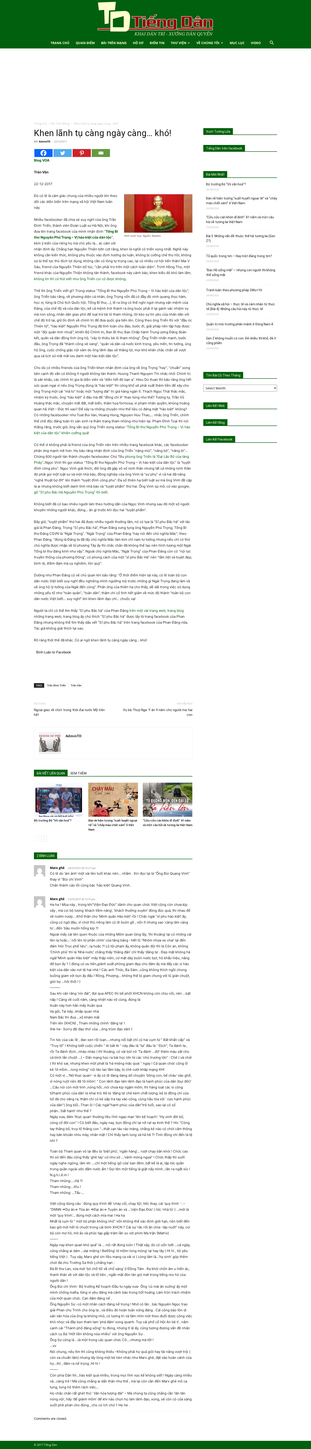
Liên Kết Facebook (219, 439)
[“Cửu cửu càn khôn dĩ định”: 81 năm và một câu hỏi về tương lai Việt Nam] (167, 800)
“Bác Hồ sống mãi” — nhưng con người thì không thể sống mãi (240, 272)
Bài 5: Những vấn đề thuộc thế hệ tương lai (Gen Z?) (240, 238)
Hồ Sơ (138, 43)
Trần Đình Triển (56, 685)
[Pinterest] (82, 153)
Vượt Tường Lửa (218, 131)
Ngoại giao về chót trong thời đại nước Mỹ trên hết (69, 712)
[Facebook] (43, 153)
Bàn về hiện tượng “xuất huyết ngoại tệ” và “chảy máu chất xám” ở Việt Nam (112, 825)
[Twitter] (63, 153)
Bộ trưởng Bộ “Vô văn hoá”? (52, 820)
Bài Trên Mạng (114, 43)
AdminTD (44, 141)
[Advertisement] (155, 87)
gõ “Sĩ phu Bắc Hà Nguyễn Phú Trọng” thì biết (70, 492)
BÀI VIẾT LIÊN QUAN (51, 773)
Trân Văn (76, 685)
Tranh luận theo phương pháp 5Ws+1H (234, 290)
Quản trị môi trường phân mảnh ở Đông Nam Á (239, 324)
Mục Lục (237, 43)
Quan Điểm (85, 43)
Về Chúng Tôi (207, 43)
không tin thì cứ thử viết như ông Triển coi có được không (79, 279)
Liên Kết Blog (215, 422)
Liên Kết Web (215, 406)
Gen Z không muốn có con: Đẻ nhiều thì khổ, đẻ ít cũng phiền (241, 340)
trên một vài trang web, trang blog (156, 610)
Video (256, 43)
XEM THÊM (78, 773)
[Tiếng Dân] (155, 18)
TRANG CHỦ (60, 43)
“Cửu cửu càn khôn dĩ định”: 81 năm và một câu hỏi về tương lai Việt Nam (240, 219)
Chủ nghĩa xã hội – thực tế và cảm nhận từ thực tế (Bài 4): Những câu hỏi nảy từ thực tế (240, 306)
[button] (271, 43)
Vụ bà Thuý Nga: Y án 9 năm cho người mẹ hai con (157, 712)
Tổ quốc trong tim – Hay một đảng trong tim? (239, 256)
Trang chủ (40, 123)
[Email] (101, 153)
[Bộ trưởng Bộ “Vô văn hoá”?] (59, 800)
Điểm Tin (157, 43)
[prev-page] (37, 839)
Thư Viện (178, 43)
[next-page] (44, 839)
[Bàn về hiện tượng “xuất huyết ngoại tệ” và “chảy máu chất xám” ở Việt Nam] (113, 800)
